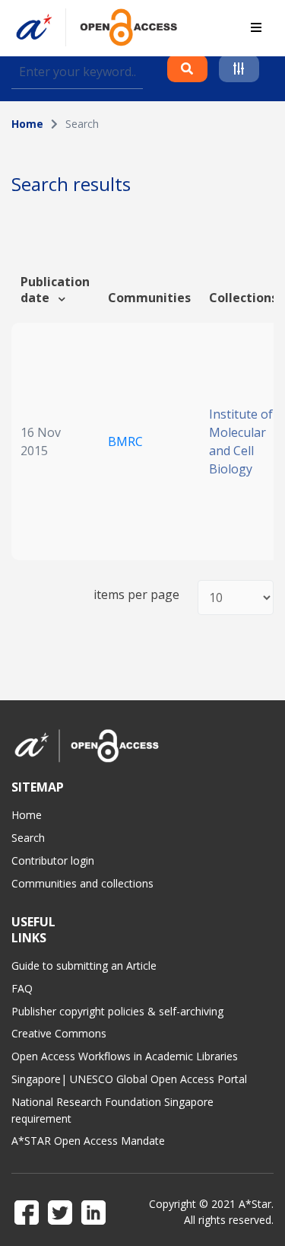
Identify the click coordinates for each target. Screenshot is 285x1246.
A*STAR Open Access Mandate (88, 1140)
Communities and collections (82, 883)
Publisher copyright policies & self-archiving (117, 1011)
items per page (136, 595)
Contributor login (52, 860)
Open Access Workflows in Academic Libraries (124, 1056)
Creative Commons (58, 1033)
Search (28, 837)
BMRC (125, 441)
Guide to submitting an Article (84, 965)
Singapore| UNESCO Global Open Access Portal (129, 1079)
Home (27, 123)
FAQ (22, 988)
